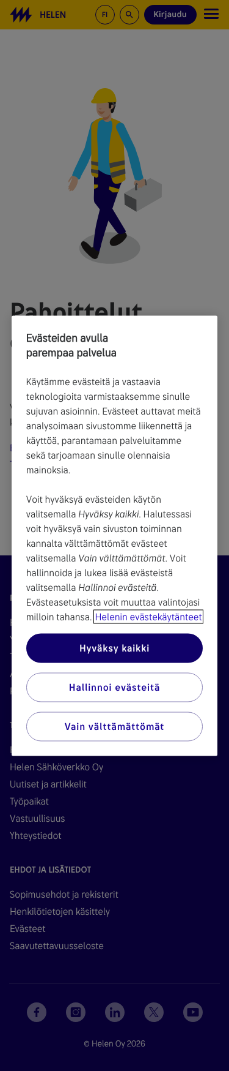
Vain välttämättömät (114, 726)
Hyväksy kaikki (114, 647)
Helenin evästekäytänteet (148, 616)
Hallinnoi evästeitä (114, 687)
